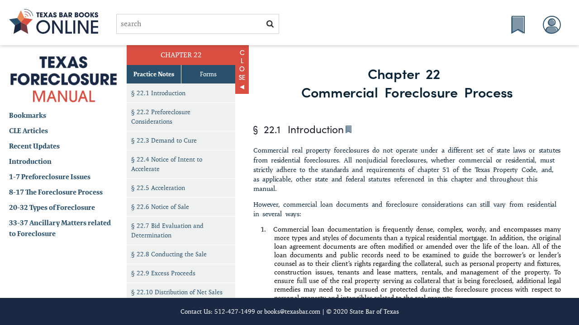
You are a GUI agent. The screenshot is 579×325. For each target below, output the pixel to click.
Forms (208, 74)
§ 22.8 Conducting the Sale (169, 254)
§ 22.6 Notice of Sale (160, 207)
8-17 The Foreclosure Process (56, 192)
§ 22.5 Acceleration (158, 188)
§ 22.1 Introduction (158, 93)
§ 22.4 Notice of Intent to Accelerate (166, 164)
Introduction (30, 161)
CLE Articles (28, 130)
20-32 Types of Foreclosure (52, 207)
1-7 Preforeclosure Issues (49, 176)
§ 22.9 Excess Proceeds (163, 273)
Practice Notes (153, 74)
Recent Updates (34, 146)
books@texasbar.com (292, 311)
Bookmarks (27, 115)
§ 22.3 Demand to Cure (164, 140)
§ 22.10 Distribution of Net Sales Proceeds (177, 297)
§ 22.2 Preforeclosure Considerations (160, 116)
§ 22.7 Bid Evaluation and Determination (167, 230)
